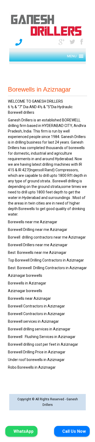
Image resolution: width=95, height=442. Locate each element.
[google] (61, 41)
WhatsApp (23, 431)
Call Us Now (73, 431)
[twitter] (72, 41)
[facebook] (81, 41)
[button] (72, 56)
